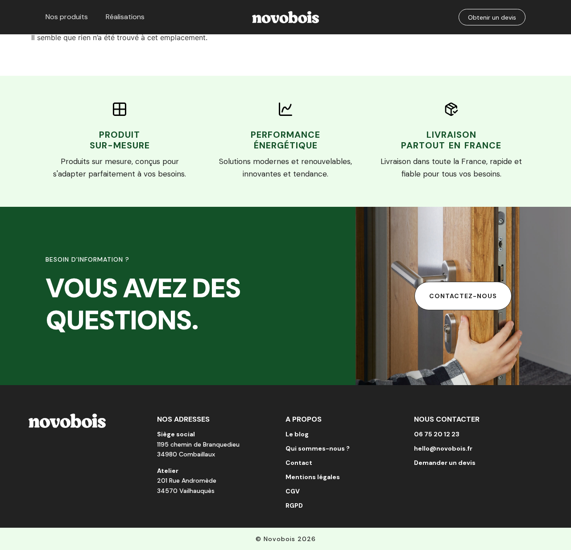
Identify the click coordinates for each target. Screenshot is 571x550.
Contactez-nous (463, 296)
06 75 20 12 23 (436, 434)
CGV (293, 491)
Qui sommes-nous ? (318, 448)
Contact (299, 463)
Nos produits (67, 16)
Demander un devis (445, 463)
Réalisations (125, 16)
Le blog (297, 434)
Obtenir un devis (492, 17)
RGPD (294, 505)
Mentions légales (313, 477)
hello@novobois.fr (443, 448)
